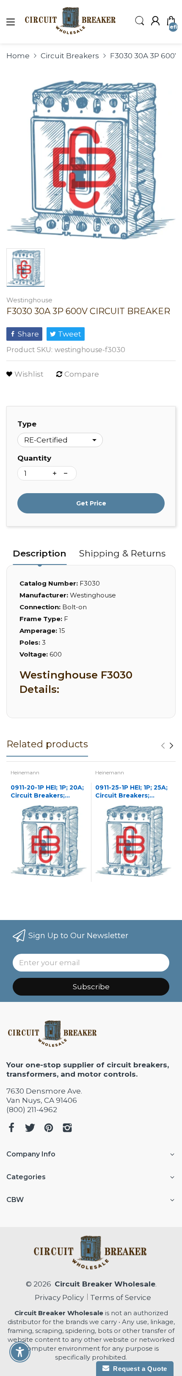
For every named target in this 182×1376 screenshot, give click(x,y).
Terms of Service (120, 1297)
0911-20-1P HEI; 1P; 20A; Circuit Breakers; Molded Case (47, 792)
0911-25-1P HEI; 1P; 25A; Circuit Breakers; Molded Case (131, 792)
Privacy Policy (57, 1297)
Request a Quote (138, 1368)
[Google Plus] (67, 1129)
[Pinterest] (49, 1129)
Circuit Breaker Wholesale (105, 1284)
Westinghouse (29, 300)
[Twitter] (30, 1129)
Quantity (34, 458)
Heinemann (25, 772)
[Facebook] (11, 1129)
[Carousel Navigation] (167, 745)
